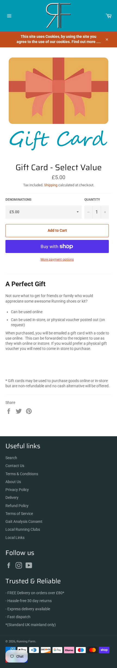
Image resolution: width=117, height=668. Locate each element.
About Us (13, 482)
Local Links (14, 537)
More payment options (57, 259)
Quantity (92, 200)
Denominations (18, 200)
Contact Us (14, 465)
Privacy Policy (17, 489)
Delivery (12, 497)
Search (11, 458)
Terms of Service (19, 513)
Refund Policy (17, 506)
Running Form (26, 641)
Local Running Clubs (22, 529)
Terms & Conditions (21, 474)
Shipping (50, 185)
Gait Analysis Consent (23, 521)
